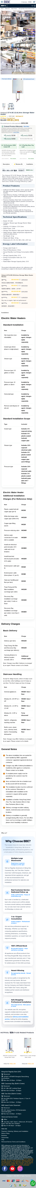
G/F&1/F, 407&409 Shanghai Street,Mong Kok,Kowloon (15, 1077)
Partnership (4, 1137)
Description (6, 164)
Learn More (16, 132)
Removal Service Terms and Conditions (13, 1141)
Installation (29, 164)
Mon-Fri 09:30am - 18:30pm (12, 1125)
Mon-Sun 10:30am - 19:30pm (13, 1080)
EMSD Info (29, 170)
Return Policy (5, 1133)
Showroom (7, 1074)
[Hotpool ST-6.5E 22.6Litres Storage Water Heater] (18, 90)
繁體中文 (3, 5)
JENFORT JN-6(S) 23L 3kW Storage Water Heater (9, 1056)
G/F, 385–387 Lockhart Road (12, 1088)
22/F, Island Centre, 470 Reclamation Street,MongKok (13, 1110)
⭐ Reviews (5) (18, 164)
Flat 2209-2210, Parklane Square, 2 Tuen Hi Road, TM (15, 1099)
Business (4, 1135)
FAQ (2, 1139)
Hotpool (3, 113)
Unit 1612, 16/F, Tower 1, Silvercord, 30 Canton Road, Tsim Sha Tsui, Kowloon (16, 1122)
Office (5, 1119)
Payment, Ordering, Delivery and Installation (14, 1131)
